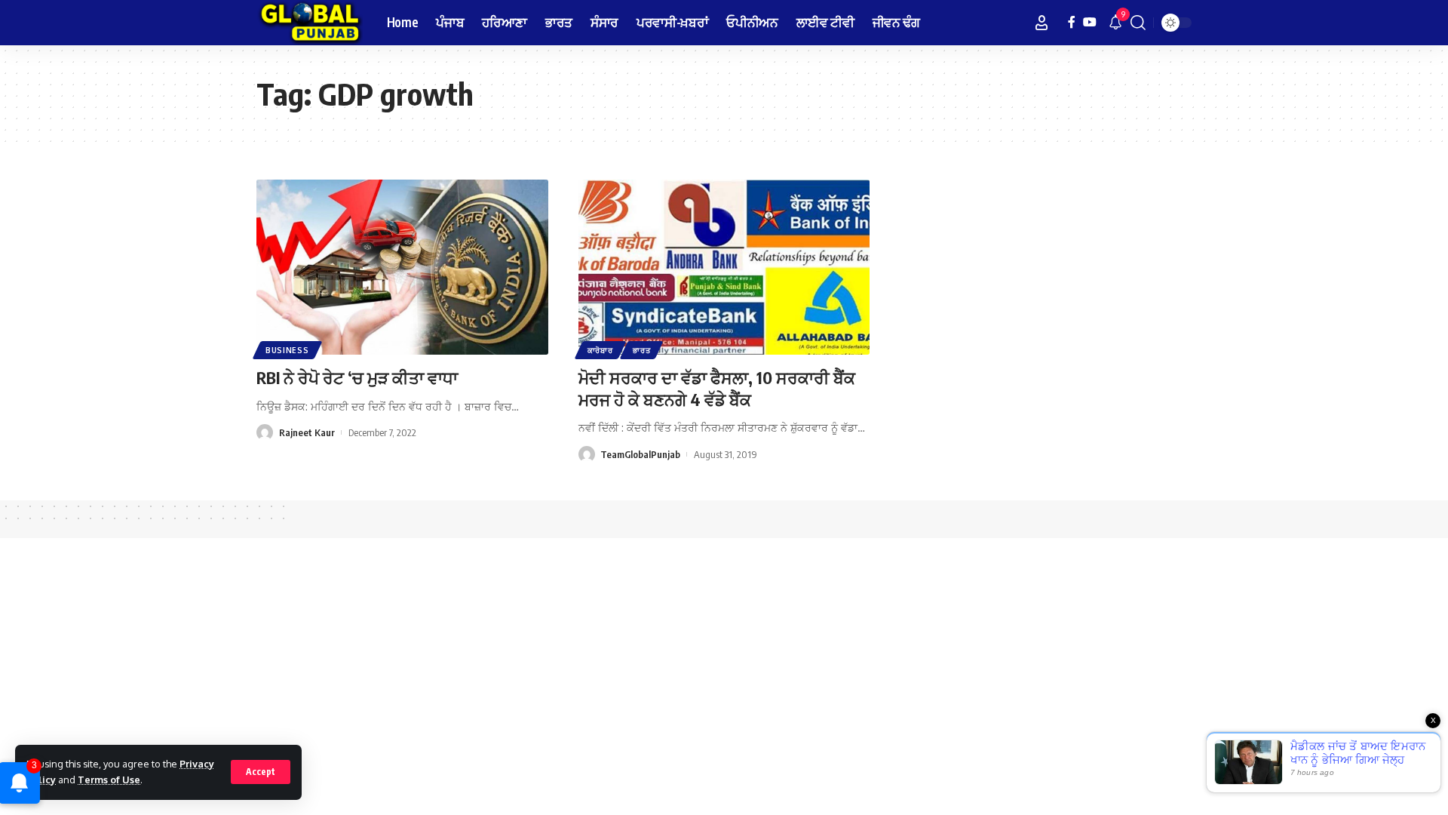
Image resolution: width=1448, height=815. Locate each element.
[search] (1138, 22)
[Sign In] (1041, 22)
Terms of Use (109, 779)
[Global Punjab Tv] (309, 22)
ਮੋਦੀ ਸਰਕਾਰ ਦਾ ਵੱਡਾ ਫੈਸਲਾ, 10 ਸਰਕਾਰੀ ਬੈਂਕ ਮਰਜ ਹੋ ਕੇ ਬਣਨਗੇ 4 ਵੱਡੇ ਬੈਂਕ (716, 388)
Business (287, 350)
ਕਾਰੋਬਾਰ (600, 350)
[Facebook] (1071, 22)
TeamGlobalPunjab (640, 454)
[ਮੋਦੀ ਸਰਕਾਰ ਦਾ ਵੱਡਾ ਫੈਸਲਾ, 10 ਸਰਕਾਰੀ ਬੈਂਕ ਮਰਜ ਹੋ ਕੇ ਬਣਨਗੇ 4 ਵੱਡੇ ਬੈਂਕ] (724, 267)
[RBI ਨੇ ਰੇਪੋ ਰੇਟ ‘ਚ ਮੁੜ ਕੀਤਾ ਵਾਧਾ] (402, 267)
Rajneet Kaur (307, 432)
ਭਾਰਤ (641, 350)
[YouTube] (1089, 22)
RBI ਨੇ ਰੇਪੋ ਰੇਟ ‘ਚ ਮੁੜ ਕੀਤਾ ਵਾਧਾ (357, 377)
